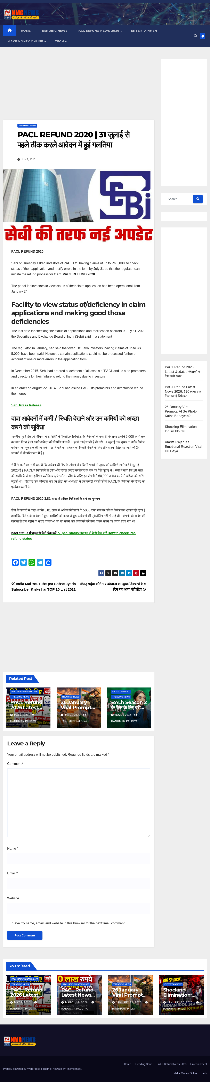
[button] (195, 36)
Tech (60, 41)
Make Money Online (26, 41)
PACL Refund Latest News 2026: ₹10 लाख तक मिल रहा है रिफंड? (183, 391)
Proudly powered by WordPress (22, 1068)
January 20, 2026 (180, 1002)
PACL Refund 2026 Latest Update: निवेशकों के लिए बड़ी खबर (183, 371)
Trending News (54, 31)
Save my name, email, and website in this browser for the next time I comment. (68, 923)
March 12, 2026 (77, 1002)
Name (12, 848)
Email (12, 873)
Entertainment (145, 31)
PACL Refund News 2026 (98, 31)
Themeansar (73, 1068)
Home (26, 31)
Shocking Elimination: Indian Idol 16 (178, 995)
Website (13, 898)
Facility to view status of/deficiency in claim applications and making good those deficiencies (78, 313)
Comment (15, 763)
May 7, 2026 (22, 1002)
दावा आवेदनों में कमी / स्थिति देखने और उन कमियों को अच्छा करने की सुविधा (75, 422)
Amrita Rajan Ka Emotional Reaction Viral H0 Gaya (183, 446)
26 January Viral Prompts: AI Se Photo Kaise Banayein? (181, 411)
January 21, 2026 (129, 1002)
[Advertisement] (78, 89)
